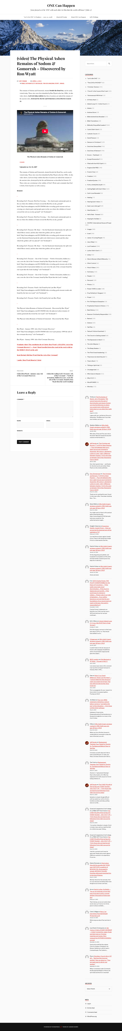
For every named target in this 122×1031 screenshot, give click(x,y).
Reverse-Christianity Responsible (97, 314)
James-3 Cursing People (94, 238)
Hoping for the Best (93, 219)
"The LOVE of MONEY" (94, 82)
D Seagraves (93, 639)
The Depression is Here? (94, 340)
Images (89, 229)
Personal (90, 280)
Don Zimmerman (95, 474)
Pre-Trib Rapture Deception (95, 301)
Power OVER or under (94, 289)
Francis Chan (91, 172)
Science (89, 323)
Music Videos (91, 267)
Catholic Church (92, 134)
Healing (89, 197)
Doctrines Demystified (94, 146)
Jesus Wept (90, 242)
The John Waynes (92, 344)
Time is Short (91, 361)
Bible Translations (92, 121)
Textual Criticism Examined (95, 331)
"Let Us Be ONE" (92, 78)
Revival (89, 318)
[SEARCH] (109, 63)
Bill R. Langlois (94, 659)
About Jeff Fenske (61, 17)
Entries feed (91, 1008)
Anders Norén (73, 1027)
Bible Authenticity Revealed (32, 83)
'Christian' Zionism (93, 87)
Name (19, 420)
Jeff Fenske (23, 81)
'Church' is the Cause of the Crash (97, 91)
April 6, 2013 (37, 81)
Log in (89, 1003)
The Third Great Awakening (95, 352)
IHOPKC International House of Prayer (99, 223)
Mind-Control (91, 263)
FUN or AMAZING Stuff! (51, 83)
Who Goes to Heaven (93, 374)
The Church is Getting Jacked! (96, 335)
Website (20, 430)
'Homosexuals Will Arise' (95, 95)
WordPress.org (92, 1016)
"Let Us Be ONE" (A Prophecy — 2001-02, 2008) (38, 17)
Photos (89, 284)
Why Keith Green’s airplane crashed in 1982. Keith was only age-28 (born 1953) (100, 427)
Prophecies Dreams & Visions (96, 306)
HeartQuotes (91, 210)
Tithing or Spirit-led (93, 365)
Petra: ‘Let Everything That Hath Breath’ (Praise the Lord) (99, 913)
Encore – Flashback (93, 155)
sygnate (22, 162)
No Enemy (90, 272)
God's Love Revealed (93, 193)
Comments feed (92, 1012)
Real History (91, 310)
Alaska (89, 108)
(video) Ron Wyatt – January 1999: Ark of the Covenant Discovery (30, 375)
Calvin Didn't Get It (93, 129)
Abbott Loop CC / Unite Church (97, 104)
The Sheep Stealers (93, 348)
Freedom (90, 176)
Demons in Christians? (94, 142)
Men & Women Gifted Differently (97, 259)
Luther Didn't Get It (93, 250)
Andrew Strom (91, 112)
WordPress (56, 1027)
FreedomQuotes (92, 180)
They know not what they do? (96, 357)
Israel (62, 83)
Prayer (89, 297)
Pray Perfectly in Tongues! (95, 293)
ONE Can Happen (61, 5)
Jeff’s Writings (94, 17)
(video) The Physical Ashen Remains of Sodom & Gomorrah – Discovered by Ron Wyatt (41, 66)
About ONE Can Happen (78, 17)
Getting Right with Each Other (96, 189)
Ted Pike (89, 327)
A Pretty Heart (91, 99)
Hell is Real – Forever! (93, 214)
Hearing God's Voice (93, 201)
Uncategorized (91, 369)
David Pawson (91, 138)
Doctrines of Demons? (94, 150)
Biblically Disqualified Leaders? (96, 125)
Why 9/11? (90, 378)
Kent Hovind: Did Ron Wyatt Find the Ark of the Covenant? (37, 355)
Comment (21, 399)
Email (48, 420)
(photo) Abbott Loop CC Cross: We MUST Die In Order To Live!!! (101, 623)
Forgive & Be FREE (93, 167)
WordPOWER (91, 382)
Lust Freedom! (91, 246)
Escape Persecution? (93, 159)
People (89, 276)
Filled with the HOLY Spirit (95, 163)
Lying (88, 255)
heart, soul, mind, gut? (93, 206)
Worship (90, 386)
